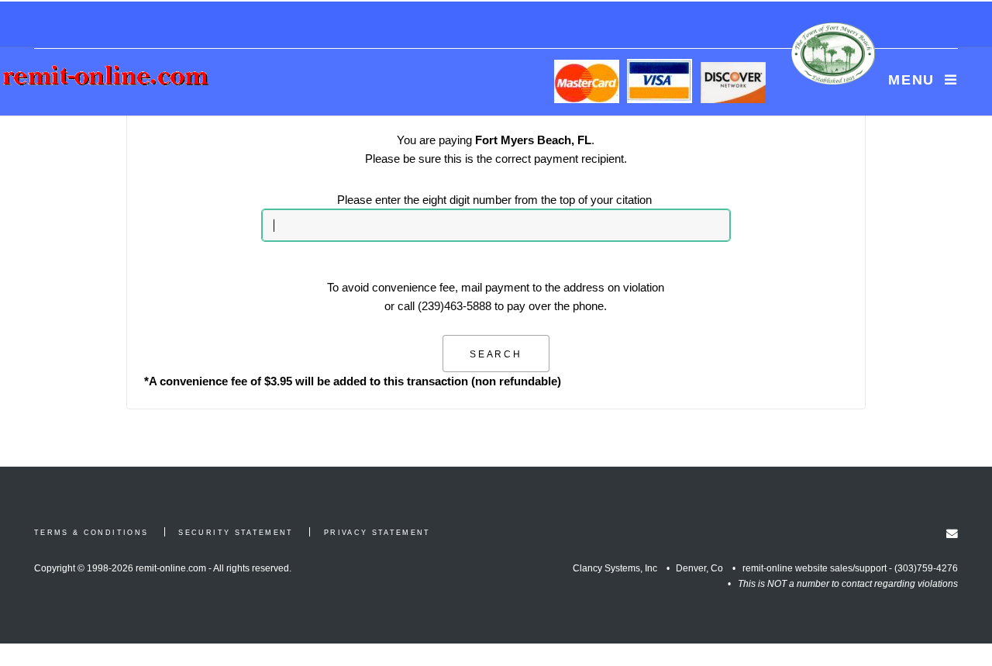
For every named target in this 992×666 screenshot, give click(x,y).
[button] (496, 353)
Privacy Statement (377, 533)
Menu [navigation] (911, 80)
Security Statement (235, 533)
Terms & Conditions (91, 533)
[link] (952, 534)
